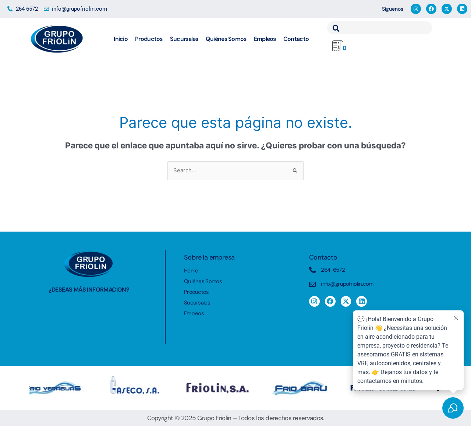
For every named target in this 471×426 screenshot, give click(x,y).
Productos (149, 39)
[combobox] (379, 27)
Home (191, 270)
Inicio (121, 39)
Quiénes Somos (226, 39)
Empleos (265, 39)
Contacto (296, 39)
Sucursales (184, 39)
